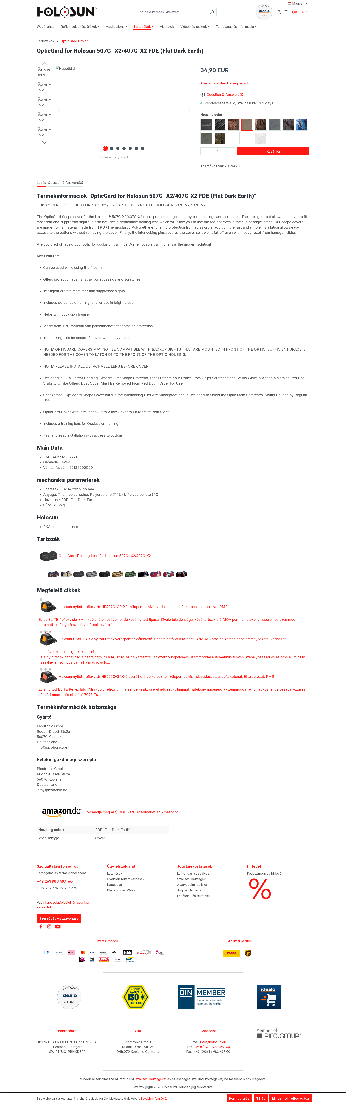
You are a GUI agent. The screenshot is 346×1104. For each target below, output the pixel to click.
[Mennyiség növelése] (231, 151)
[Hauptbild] (124, 109)
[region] (114, 109)
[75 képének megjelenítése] (130, 148)
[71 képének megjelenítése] (105, 148)
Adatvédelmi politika (192, 885)
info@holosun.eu (213, 1042)
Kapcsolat (114, 885)
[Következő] (189, 109)
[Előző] (59, 109)
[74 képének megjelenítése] (124, 148)
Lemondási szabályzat (193, 873)
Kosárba (273, 151)
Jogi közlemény (189, 890)
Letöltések (114, 873)
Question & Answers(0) (225, 94)
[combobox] (172, 12)
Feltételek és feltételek (194, 896)
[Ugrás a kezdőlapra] (67, 12)
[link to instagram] (49, 926)
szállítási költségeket (151, 1079)
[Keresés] (212, 12)
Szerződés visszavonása (59, 918)
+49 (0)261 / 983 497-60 (211, 1047)
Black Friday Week (121, 890)
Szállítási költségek (191, 879)
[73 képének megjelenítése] (117, 148)
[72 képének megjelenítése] (111, 148)
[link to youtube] (58, 926)
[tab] (41, 183)
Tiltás (260, 1098)
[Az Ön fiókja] (280, 12)
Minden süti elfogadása (290, 1098)
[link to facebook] (40, 926)
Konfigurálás (239, 1098)
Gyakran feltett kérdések (125, 879)
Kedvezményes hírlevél (264, 873)
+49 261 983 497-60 (55, 881)
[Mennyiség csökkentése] (204, 151)
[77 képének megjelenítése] (142, 148)
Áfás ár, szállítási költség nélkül (224, 83)
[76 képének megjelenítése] (136, 148)
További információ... (154, 1098)
